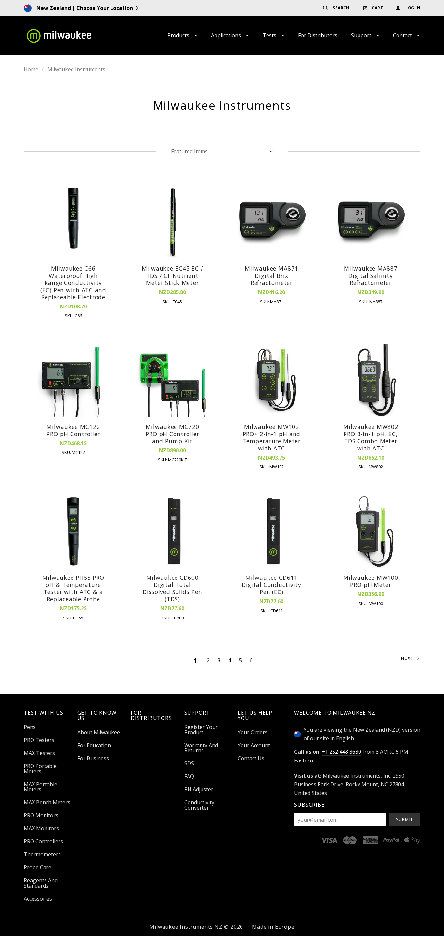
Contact (402, 35)
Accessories (38, 898)
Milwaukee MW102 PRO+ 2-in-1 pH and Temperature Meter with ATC (271, 437)
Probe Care (37, 867)
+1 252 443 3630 (341, 751)
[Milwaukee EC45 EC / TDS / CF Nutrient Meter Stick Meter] (172, 222)
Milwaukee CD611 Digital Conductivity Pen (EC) (272, 585)
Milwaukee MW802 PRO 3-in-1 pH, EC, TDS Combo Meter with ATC (370, 437)
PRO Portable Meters (40, 768)
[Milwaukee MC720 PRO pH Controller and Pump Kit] (172, 380)
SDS (189, 763)
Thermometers (42, 854)
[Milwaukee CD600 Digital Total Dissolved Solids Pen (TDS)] (172, 531)
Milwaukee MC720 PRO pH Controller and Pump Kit (172, 434)
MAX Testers (39, 753)
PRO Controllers (43, 841)
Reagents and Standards (41, 883)
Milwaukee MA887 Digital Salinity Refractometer (370, 276)
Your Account (254, 745)
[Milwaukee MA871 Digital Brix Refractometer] (271, 222)
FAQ (189, 776)
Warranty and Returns (201, 748)
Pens (30, 727)
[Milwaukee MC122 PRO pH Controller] (73, 380)
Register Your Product (201, 729)
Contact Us (251, 758)
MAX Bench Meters (47, 802)
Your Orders (253, 732)
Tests (269, 35)
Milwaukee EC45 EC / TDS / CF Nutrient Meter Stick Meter (172, 276)
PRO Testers (39, 740)
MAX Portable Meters (40, 787)
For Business (93, 758)
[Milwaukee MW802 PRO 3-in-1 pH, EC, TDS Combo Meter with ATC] (370, 380)
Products (178, 35)
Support (361, 35)
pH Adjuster (198, 789)
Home (31, 69)
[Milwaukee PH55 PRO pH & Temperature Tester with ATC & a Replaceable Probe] (73, 531)
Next (407, 658)
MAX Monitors (41, 828)
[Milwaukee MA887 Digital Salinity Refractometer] (370, 222)
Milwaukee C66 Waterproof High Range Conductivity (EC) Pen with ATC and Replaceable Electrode (73, 283)
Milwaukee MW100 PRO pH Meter (370, 581)
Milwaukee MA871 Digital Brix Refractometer (271, 276)
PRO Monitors (41, 815)
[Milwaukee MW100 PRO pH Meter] (370, 531)
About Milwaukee (98, 732)
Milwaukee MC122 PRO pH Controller (73, 430)
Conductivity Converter (199, 804)
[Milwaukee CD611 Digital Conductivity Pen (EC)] (271, 531)
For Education (94, 745)
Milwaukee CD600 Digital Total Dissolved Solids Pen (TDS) (172, 588)
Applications (226, 35)
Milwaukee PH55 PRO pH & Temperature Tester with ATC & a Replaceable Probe (73, 588)
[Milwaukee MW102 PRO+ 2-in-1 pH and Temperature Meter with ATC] (271, 380)
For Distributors (317, 35)
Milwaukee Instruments (76, 69)
